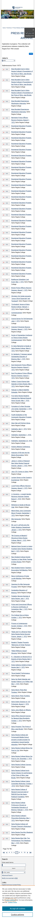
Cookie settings (10, 900)
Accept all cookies (17, 909)
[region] (17, 902)
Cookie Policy (12, 902)
